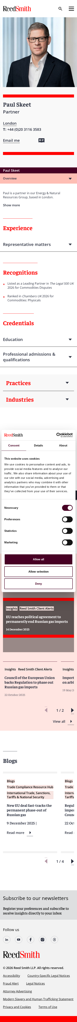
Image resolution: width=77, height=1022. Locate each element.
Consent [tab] (13, 445)
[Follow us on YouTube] (18, 939)
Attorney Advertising (17, 991)
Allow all (38, 559)
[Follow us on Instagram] (42, 939)
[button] (72, 710)
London (10, 123)
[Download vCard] (41, 140)
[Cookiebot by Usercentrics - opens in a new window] (56, 435)
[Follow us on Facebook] (30, 939)
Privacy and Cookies (17, 1007)
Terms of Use (47, 1007)
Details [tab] (38, 445)
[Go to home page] (17, 8)
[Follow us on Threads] (54, 939)
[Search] (60, 8)
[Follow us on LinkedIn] (6, 939)
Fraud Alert (11, 983)
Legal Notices (35, 983)
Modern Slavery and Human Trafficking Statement (38, 999)
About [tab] (63, 445)
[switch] (67, 519)
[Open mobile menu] (71, 9)
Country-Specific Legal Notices (48, 976)
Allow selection (38, 571)
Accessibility (11, 976)
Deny (38, 583)
